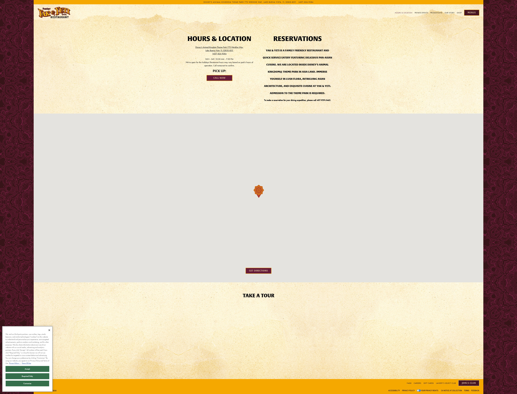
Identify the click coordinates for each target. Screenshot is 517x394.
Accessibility (394, 390)
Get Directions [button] (258, 270)
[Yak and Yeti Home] (54, 12)
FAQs (409, 383)
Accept (27, 369)
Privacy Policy (408, 390)
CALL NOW (219, 78)
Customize (27, 383)
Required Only (27, 376)
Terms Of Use (26, 363)
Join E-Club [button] (469, 383)
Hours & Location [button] (403, 13)
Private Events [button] (421, 13)
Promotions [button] (436, 13)
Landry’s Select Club (446, 383)
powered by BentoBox (47, 391)
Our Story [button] (450, 13)
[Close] (49, 330)
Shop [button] (459, 13)
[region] (27, 359)
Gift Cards (429, 383)
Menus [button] (472, 12)
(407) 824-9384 (305, 2)
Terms (466, 390)
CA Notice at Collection (451, 390)
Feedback (475, 390)
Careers (417, 383)
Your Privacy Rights (429, 390)
